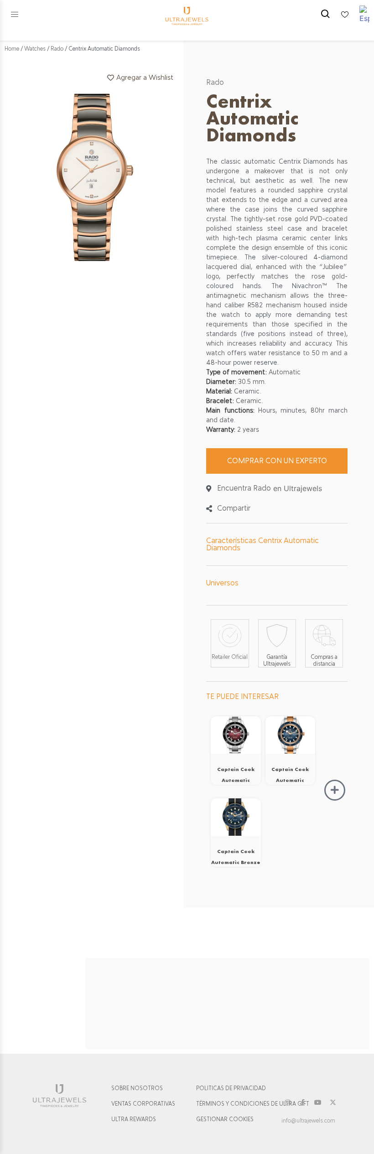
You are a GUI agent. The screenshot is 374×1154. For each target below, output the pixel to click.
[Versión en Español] (364, 14)
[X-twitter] (333, 1102)
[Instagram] (287, 1102)
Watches (35, 49)
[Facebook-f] (302, 1102)
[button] (14, 14)
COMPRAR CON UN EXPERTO (277, 460)
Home (12, 49)
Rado (57, 49)
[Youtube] (318, 1102)
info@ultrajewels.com (308, 1121)
